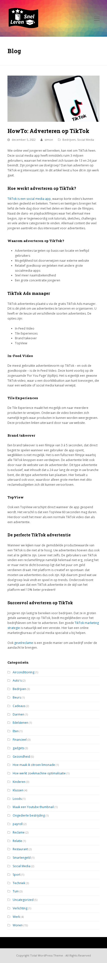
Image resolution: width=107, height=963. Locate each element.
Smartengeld (22, 857)
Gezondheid (21, 756)
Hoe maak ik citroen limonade (34, 765)
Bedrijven (69, 139)
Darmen (18, 714)
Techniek (19, 883)
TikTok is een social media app (29, 199)
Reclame (19, 832)
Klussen (18, 790)
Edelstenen (20, 723)
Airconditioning (23, 672)
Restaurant (20, 849)
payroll (18, 824)
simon (49, 139)
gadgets (18, 748)
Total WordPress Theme (46, 955)
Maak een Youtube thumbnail (33, 807)
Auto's (17, 680)
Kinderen (19, 782)
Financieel (20, 739)
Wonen (18, 925)
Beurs (17, 697)
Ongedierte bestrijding (29, 815)
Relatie (17, 841)
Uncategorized (23, 900)
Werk (16, 917)
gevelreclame (23, 643)
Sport (16, 874)
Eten (16, 731)
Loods (17, 799)
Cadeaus (19, 706)
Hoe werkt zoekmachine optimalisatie (39, 773)
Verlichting (20, 908)
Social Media (85, 139)
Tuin (16, 891)
